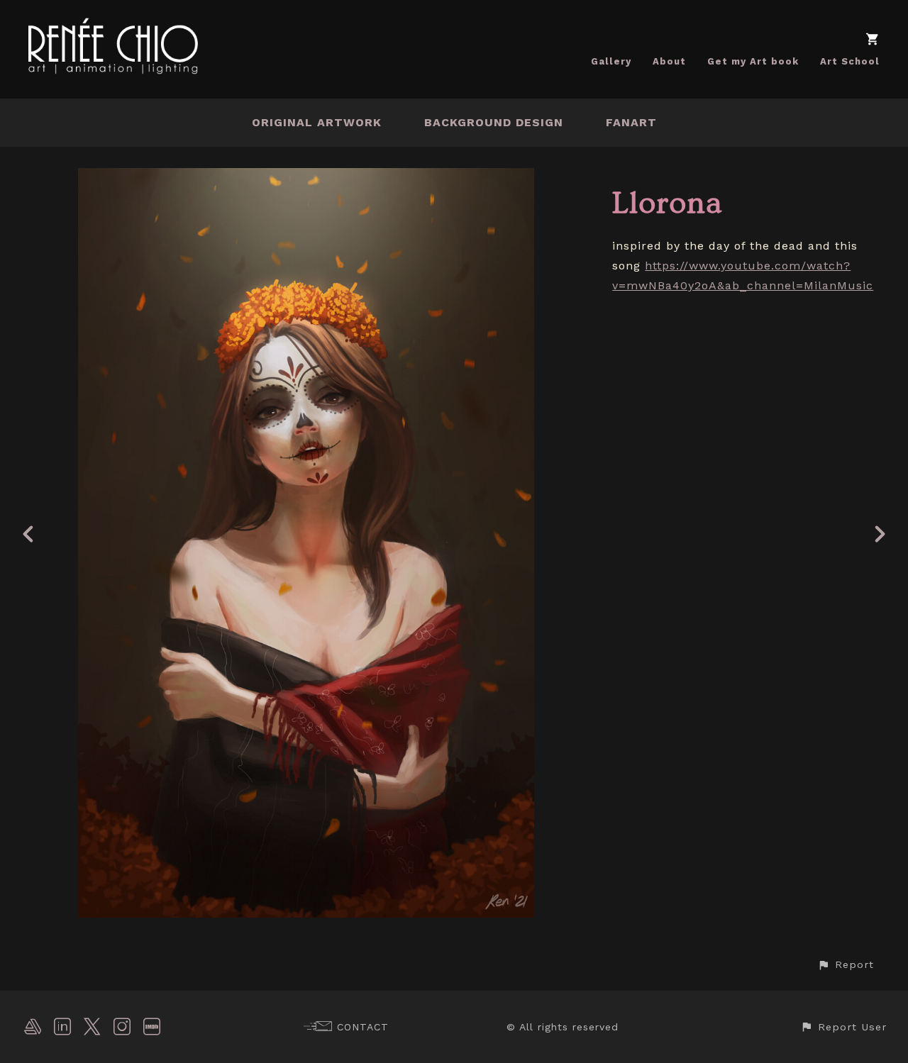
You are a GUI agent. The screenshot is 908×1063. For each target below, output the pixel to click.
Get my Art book (753, 61)
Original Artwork (317, 122)
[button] (846, 964)
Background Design (493, 122)
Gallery (611, 61)
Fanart (631, 122)
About (669, 61)
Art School (850, 61)
